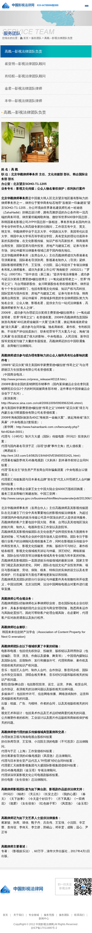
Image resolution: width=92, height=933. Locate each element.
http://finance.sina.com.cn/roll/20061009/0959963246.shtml (41, 403)
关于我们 (18, 914)
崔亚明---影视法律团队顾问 (25, 64)
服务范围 (49, 914)
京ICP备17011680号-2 (44, 927)
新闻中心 (44, 918)
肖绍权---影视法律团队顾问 (25, 76)
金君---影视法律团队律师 (23, 88)
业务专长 (7, 188)
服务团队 (64, 914)
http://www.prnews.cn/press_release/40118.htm (33, 379)
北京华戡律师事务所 (24, 174)
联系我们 (79, 914)
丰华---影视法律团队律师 (23, 101)
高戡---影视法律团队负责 (23, 51)
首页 (5, 914)
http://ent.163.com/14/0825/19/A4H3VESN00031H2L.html (40, 455)
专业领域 (34, 914)
